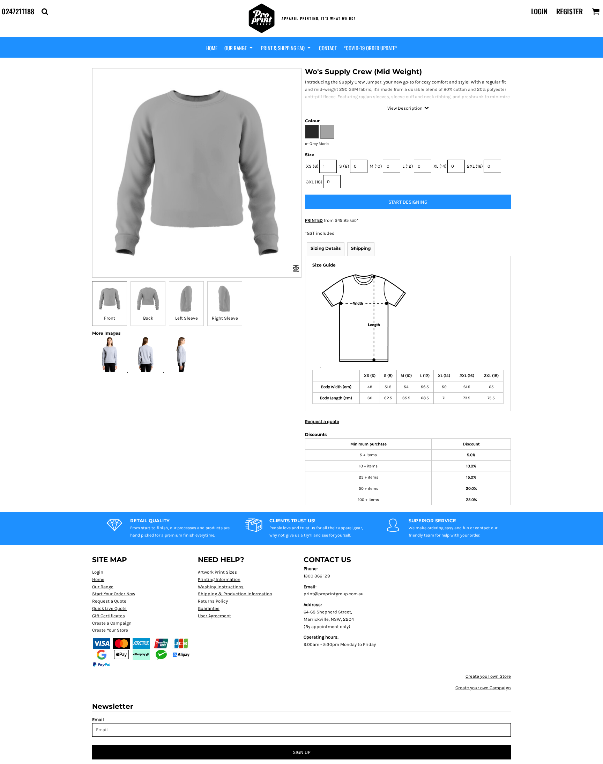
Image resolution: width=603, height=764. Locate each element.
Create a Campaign (112, 623)
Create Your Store (110, 630)
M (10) (376, 166)
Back (148, 318)
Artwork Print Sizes (217, 572)
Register (569, 11)
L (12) (407, 166)
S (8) (344, 166)
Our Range (102, 586)
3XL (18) (314, 181)
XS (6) (312, 166)
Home (98, 579)
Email (98, 719)
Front (109, 318)
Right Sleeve (225, 318)
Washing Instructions (221, 586)
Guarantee (208, 608)
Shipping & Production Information (235, 593)
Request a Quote (109, 601)
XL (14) (440, 166)
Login (539, 11)
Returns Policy (213, 601)
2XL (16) (475, 166)
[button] (44, 11)
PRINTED (314, 220)
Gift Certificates (108, 615)
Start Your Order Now (113, 593)
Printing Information (219, 579)
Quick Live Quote (109, 608)
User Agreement (214, 615)
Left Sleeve (186, 318)
